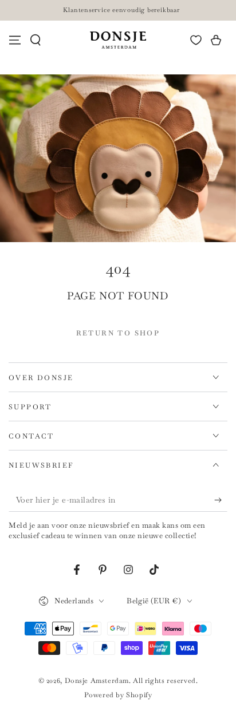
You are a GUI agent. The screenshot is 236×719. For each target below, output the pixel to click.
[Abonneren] (220, 500)
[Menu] (15, 40)
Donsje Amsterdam (97, 680)
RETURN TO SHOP (118, 333)
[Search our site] (35, 40)
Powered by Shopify (118, 695)
